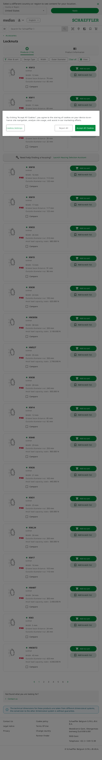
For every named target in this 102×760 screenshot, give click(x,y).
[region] (51, 123)
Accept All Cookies (85, 128)
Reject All (63, 128)
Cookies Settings (14, 128)
